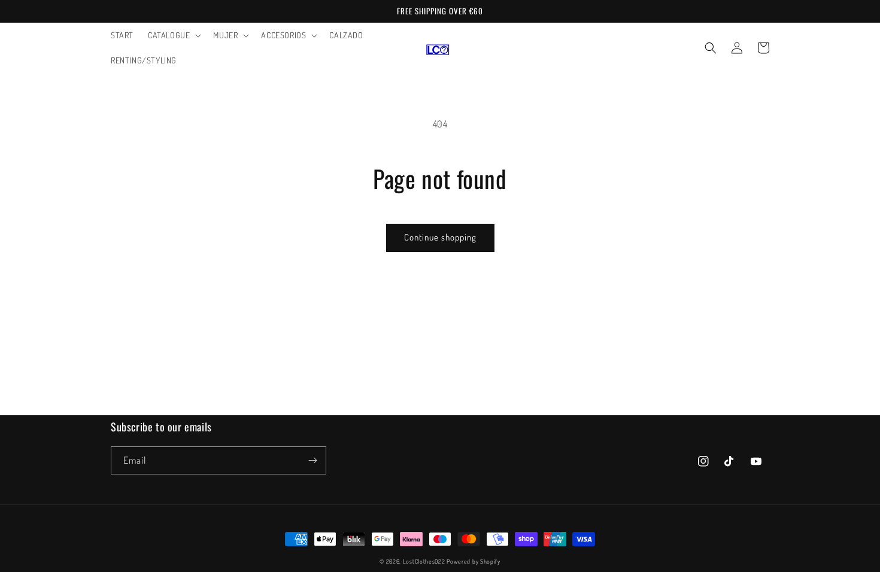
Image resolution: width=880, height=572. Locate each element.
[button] (173, 35)
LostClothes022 (424, 561)
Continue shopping (440, 237)
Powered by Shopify (473, 561)
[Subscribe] (312, 460)
